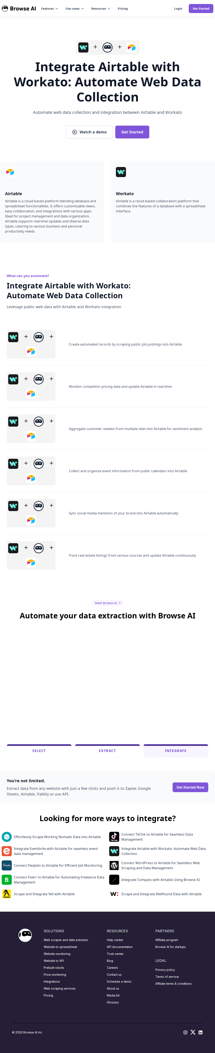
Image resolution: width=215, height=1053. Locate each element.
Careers (112, 967)
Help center (115, 940)
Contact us (114, 974)
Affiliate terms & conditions (173, 983)
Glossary (113, 1002)
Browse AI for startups (170, 947)
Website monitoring (57, 954)
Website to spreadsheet (60, 947)
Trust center (115, 954)
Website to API (54, 960)
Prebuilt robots (54, 967)
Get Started (201, 9)
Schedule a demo (119, 981)
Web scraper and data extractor (66, 940)
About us (113, 988)
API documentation (120, 947)
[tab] (39, 750)
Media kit (113, 995)
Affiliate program (166, 940)
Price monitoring (55, 974)
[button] (50, 8)
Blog (110, 960)
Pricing (123, 9)
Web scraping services (60, 988)
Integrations (52, 981)
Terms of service (167, 976)
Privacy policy (165, 969)
